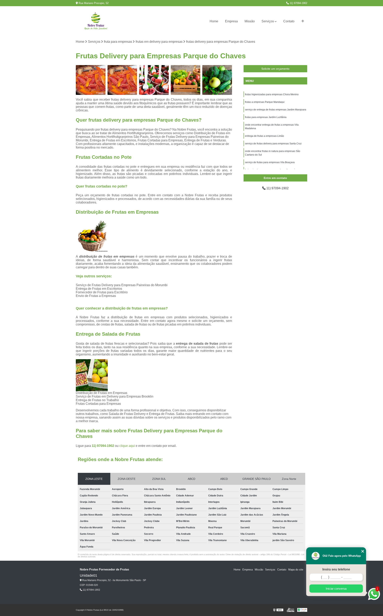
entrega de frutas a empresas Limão (264, 136)
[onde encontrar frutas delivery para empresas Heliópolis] (91, 80)
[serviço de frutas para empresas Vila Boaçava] (185, 80)
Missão (250, 21)
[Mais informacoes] (302, 21)
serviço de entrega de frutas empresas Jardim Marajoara (275, 109)
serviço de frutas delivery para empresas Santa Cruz (273, 143)
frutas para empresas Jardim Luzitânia (265, 117)
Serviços (268, 21)
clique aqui (127, 445)
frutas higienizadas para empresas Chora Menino (272, 94)
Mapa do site (295, 569)
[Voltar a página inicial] (96, 21)
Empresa (231, 21)
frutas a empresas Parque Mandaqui (264, 102)
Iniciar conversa (336, 588)
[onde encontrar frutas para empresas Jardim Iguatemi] (217, 80)
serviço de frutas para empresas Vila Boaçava (270, 162)
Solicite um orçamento (275, 68)
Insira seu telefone (336, 569)
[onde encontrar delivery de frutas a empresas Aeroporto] (122, 80)
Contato (288, 21)
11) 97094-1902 (298, 3)
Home (214, 21)
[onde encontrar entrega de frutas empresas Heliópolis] (154, 80)
